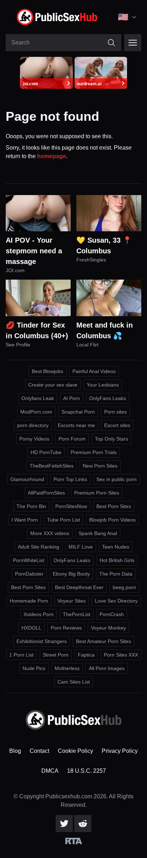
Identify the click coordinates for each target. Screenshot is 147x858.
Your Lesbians (103, 385)
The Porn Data (115, 574)
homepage (51, 156)
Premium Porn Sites (96, 493)
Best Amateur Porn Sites (103, 641)
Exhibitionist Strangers (41, 641)
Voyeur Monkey (108, 628)
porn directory (33, 425)
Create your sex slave (52, 385)
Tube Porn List (63, 520)
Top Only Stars (111, 439)
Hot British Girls (117, 560)
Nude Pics (33, 668)
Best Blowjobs (47, 371)
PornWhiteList (28, 560)
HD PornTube (46, 452)
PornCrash (112, 614)
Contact (39, 751)
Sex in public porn (116, 479)
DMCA (50, 771)
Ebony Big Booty (71, 574)
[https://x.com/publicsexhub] (64, 823)
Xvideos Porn (39, 614)
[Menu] (132, 42)
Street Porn (56, 655)
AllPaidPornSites (46, 493)
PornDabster (29, 574)
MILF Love (81, 547)
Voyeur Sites (71, 601)
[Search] (111, 42)
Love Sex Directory (116, 601)
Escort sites (117, 425)
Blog (15, 751)
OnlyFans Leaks (107, 398)
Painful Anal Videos (94, 371)
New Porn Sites (100, 466)
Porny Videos (34, 439)
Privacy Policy (120, 751)
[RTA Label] (73, 841)
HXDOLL (31, 628)
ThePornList (76, 614)
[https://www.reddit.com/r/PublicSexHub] (82, 823)
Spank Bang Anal (97, 533)
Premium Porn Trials (94, 452)
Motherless (67, 668)
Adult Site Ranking (38, 547)
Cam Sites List (73, 682)
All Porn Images (107, 668)
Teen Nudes (115, 547)
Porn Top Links (70, 479)
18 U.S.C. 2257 (86, 771)
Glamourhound (27, 479)
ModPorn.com (36, 412)
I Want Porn (24, 520)
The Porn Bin (31, 506)
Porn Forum (72, 439)
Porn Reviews (66, 628)
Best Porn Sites (113, 506)
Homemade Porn (29, 601)
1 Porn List (21, 655)
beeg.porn (124, 587)
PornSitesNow (71, 506)
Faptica (86, 655)
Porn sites (115, 412)
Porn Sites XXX (121, 655)
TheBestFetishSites (52, 466)
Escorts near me (76, 425)
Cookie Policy (75, 751)
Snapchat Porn (78, 412)
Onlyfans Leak (37, 398)
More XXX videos (49, 533)
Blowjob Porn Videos (112, 520)
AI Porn (71, 398)
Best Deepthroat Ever (79, 587)
